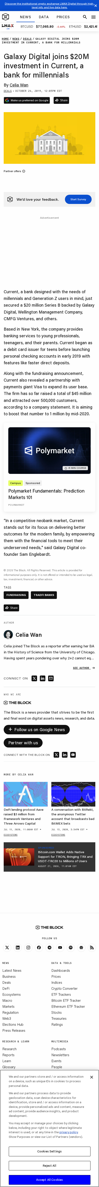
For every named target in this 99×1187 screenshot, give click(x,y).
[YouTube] (60, 948)
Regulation (10, 1012)
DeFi (5, 988)
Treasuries (59, 1018)
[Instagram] (28, 948)
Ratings (57, 1024)
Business (9, 976)
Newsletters (60, 1055)
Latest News (11, 970)
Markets (8, 1006)
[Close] (92, 1077)
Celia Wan (19, 85)
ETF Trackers (61, 994)
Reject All (49, 1165)
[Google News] (81, 948)
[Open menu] (93, 17)
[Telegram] (49, 948)
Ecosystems (11, 994)
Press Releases (13, 1030)
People (56, 1067)
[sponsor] (19, 857)
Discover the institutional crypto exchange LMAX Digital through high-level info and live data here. (49, 5)
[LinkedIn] (18, 948)
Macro (7, 1000)
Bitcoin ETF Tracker (66, 1000)
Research (9, 1049)
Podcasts (58, 1049)
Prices (56, 976)
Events (56, 1061)
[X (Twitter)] (7, 948)
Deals (6, 982)
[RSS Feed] (92, 948)
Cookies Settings (49, 1151)
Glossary (8, 1067)
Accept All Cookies (49, 1179)
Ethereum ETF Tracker (68, 1006)
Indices (56, 982)
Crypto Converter (64, 988)
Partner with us (23, 742)
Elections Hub (12, 1024)
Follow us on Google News (36, 729)
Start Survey (78, 199)
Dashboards (60, 970)
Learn (6, 1061)
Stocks (56, 1012)
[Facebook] (39, 948)
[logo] (5, 17)
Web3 (6, 1018)
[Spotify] (71, 948)
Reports (8, 1055)
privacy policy (68, 1132)
